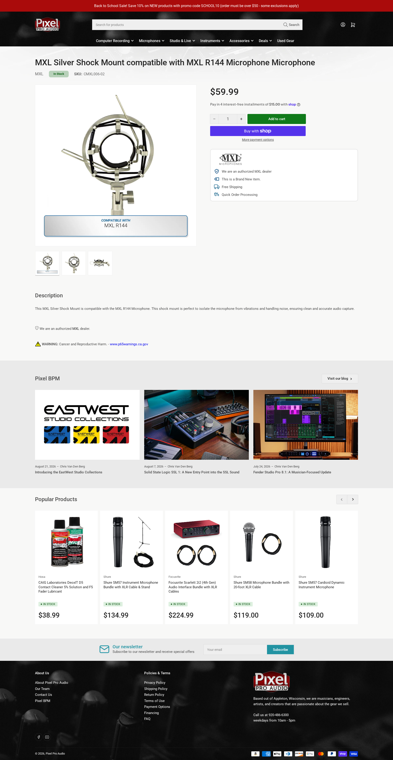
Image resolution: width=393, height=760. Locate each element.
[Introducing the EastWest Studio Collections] (87, 425)
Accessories (239, 41)
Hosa (41, 576)
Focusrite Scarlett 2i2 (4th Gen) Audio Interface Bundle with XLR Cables (193, 587)
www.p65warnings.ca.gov (129, 344)
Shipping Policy (155, 689)
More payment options (258, 139)
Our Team (42, 689)
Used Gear (285, 41)
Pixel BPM (42, 701)
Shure (107, 576)
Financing (151, 713)
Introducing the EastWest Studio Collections (68, 472)
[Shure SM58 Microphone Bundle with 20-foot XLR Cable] (262, 542)
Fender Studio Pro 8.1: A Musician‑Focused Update (292, 472)
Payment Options (157, 707)
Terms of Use (154, 701)
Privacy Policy (154, 683)
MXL (39, 73)
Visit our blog (338, 378)
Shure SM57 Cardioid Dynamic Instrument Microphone (322, 585)
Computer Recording (113, 41)
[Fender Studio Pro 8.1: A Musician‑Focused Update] (305, 425)
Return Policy (154, 695)
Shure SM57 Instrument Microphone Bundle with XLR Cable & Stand (130, 585)
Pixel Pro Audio (55, 753)
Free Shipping (232, 187)
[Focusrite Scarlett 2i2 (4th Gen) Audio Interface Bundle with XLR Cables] (196, 542)
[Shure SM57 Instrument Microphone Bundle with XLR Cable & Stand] (131, 542)
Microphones (149, 41)
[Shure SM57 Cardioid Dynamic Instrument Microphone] (327, 542)
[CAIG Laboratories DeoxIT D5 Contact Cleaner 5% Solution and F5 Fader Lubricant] (66, 542)
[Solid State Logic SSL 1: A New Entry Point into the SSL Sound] (196, 425)
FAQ (147, 719)
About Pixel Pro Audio (51, 683)
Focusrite (175, 576)
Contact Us (43, 695)
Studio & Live (180, 41)
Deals (263, 41)
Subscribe (280, 650)
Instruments (210, 41)
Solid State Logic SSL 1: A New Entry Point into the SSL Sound (191, 472)
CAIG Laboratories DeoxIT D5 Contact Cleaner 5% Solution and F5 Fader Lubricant (65, 587)
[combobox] (197, 24)
